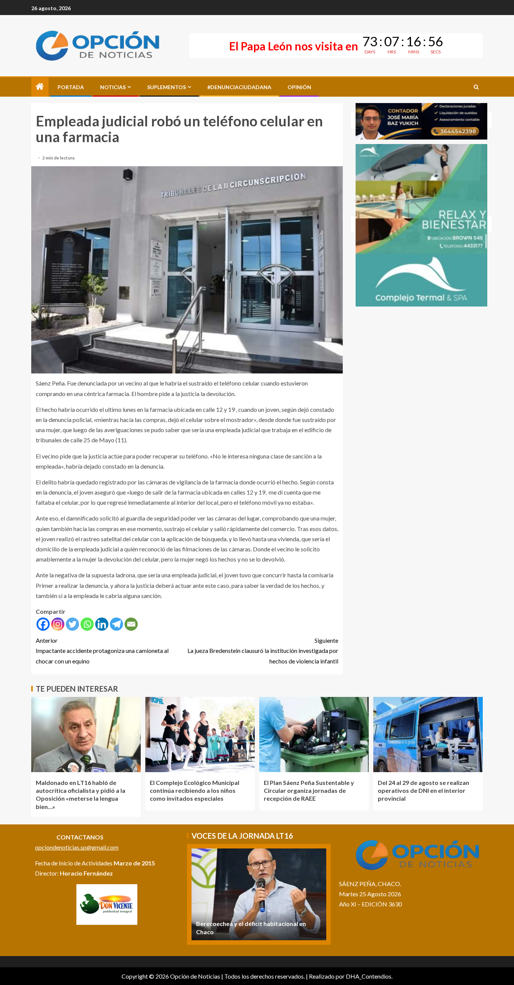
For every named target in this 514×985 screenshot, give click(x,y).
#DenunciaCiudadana (239, 87)
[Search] (476, 87)
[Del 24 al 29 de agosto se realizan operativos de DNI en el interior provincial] (428, 734)
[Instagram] (57, 624)
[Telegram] (116, 624)
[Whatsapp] (87, 624)
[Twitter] (72, 624)
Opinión (299, 87)
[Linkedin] (101, 624)
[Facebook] (43, 624)
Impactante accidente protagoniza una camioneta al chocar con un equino (102, 650)
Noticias (113, 87)
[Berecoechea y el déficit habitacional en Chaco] (259, 894)
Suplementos (166, 87)
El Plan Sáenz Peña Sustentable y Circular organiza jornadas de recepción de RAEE (309, 790)
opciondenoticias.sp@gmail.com (77, 847)
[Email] (131, 624)
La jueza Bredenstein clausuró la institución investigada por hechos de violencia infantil (262, 650)
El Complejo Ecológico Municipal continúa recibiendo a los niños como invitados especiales (194, 790)
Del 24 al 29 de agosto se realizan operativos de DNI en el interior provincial (423, 790)
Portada (71, 87)
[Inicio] (40, 86)
